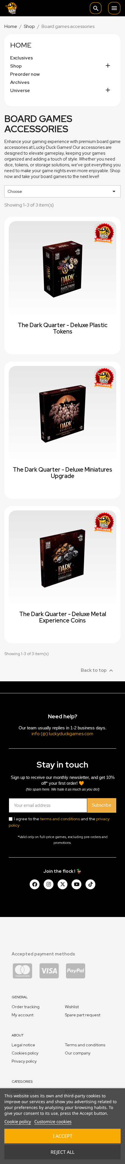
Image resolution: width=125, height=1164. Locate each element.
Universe (20, 91)
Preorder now (25, 74)
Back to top (98, 670)
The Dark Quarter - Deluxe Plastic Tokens (63, 328)
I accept (62, 1136)
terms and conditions (60, 818)
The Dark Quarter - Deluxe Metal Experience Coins (62, 617)
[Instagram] (48, 884)
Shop (16, 66)
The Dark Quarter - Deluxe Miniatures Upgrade (62, 472)
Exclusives (21, 58)
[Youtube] (76, 884)
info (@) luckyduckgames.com (62, 734)
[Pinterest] (90, 884)
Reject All (62, 1152)
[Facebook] (35, 884)
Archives (19, 82)
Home (20, 45)
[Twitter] (62, 884)
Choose (62, 191)
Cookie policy (17, 1121)
